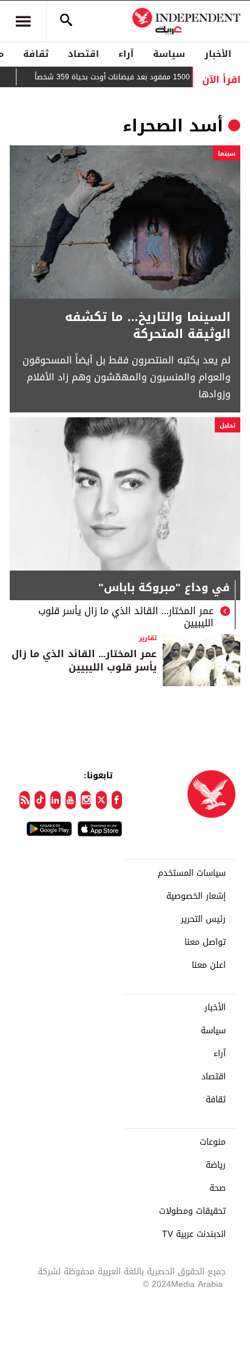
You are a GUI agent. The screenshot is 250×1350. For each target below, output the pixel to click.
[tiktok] (40, 800)
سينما (226, 153)
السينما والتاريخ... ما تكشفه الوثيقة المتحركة (148, 325)
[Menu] (23, 21)
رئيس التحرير (203, 919)
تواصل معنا (205, 942)
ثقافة (36, 53)
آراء (125, 53)
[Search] (66, 21)
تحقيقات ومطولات (192, 1211)
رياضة (216, 1165)
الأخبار (217, 53)
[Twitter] (101, 800)
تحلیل (227, 425)
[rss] (24, 800)
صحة (217, 1188)
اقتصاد (83, 53)
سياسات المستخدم (192, 873)
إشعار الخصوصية (196, 896)
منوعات (213, 1142)
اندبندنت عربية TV (194, 1234)
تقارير (148, 638)
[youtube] (71, 800)
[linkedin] (55, 800)
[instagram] (86, 800)
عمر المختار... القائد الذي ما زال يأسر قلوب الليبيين (126, 617)
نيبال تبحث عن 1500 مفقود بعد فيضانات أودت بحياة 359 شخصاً (144, 77)
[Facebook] (117, 800)
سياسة (169, 53)
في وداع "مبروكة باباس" (164, 589)
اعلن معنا (209, 965)
